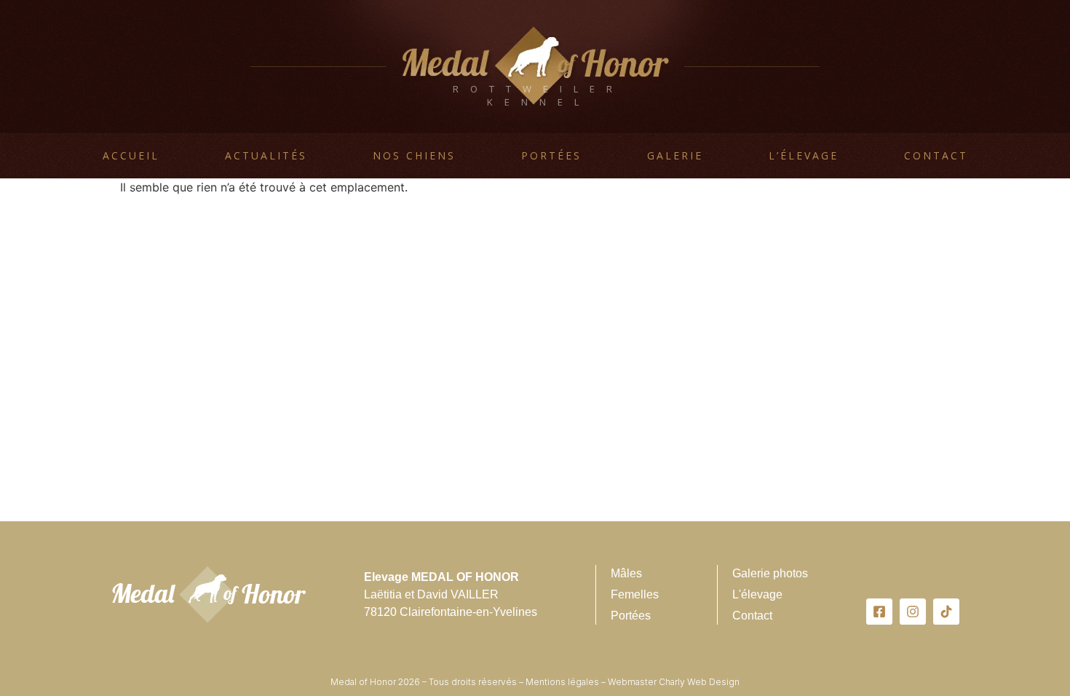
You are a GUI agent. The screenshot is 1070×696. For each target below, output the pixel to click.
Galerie (675, 155)
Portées (551, 155)
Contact (936, 155)
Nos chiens (414, 155)
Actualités (266, 155)
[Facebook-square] (879, 611)
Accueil (131, 155)
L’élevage (804, 155)
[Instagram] (913, 611)
